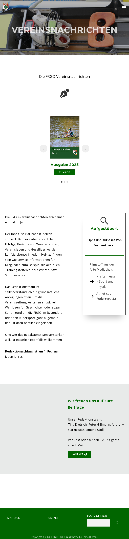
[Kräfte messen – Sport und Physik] (104, 281)
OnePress (65, 536)
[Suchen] (117, 523)
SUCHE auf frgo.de (97, 516)
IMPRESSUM (13, 517)
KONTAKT (52, 517)
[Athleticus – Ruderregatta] (104, 296)
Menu (123, 6)
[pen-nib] (64, 93)
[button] (61, 182)
